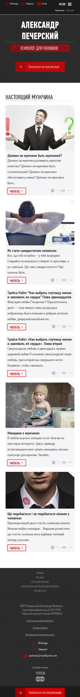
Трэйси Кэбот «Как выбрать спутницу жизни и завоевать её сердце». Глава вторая (39, 341)
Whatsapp (14, 3)
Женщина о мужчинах (23, 433)
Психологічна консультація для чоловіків (40, 586)
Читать (15, 191)
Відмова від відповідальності (40, 634)
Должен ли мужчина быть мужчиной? (34, 155)
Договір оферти (40, 627)
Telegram (30, 3)
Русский (70, 10)
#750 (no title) (40, 591)
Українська (59, 10)
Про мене (40, 577)
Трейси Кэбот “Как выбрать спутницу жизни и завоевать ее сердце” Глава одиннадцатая (39, 294)
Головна (40, 573)
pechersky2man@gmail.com (43, 655)
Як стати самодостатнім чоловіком (31, 250)
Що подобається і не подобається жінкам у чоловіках (38, 516)
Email (44, 3)
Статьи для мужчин (40, 582)
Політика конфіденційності (40, 620)
